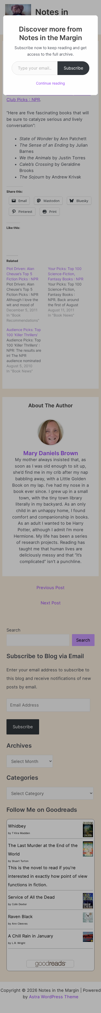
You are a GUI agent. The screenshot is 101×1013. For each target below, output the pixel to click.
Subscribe (73, 68)
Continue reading (50, 83)
